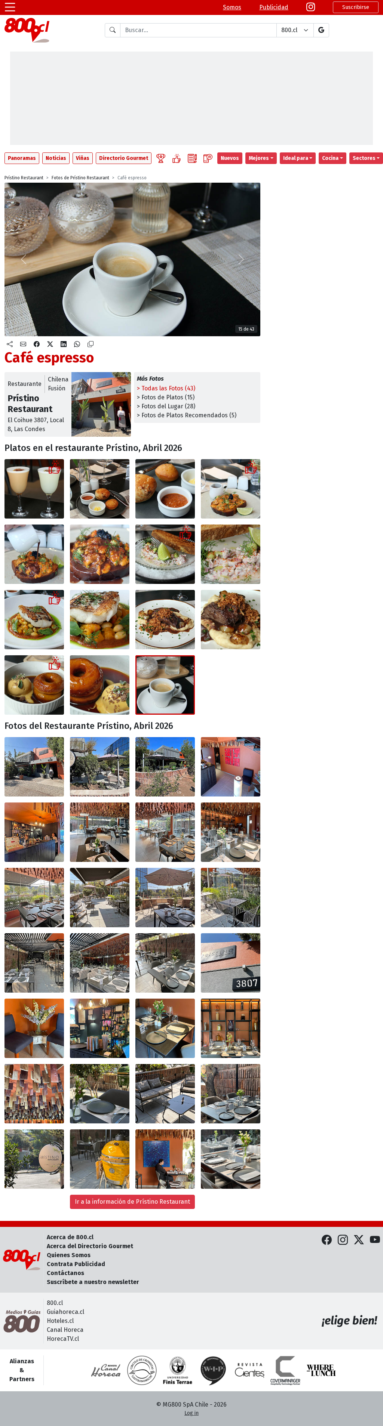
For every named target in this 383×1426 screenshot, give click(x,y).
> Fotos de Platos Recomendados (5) (186, 415)
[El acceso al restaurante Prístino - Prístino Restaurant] (230, 766)
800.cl (55, 1302)
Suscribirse (355, 7)
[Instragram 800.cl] (310, 7)
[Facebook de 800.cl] (327, 1240)
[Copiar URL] (90, 344)
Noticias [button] (56, 158)
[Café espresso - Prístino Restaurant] (165, 685)
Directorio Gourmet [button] (123, 158)
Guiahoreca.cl (65, 1311)
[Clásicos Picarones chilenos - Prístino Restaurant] (34, 685)
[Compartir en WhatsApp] (77, 344)
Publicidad (273, 7)
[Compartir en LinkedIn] (63, 344)
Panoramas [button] (22, 158)
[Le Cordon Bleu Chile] (178, 1370)
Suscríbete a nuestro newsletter (93, 1282)
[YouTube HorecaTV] (375, 1240)
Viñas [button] (82, 158)
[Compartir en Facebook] (36, 344)
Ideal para (295, 158)
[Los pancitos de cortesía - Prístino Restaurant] (99, 489)
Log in (191, 1413)
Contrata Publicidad (76, 1264)
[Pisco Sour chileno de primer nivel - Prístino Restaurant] (34, 489)
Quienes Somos (69, 1255)
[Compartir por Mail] (23, 344)
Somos (232, 7)
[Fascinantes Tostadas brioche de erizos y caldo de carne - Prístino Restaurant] (230, 489)
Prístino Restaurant (23, 177)
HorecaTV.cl (63, 1338)
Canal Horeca (65, 1329)
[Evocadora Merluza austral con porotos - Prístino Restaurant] (34, 619)
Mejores (259, 158)
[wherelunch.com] (321, 1370)
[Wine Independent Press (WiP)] (214, 1370)
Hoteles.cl (60, 1320)
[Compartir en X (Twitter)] (50, 344)
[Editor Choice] (160, 158)
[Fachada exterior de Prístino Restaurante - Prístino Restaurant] (34, 766)
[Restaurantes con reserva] (208, 158)
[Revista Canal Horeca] (106, 1370)
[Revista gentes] (249, 1370)
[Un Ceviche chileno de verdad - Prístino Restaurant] (165, 554)
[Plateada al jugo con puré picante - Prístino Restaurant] (165, 619)
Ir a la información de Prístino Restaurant (132, 1201)
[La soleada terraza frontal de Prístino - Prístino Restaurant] (99, 897)
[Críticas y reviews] (192, 158)
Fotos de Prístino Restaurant (80, 177)
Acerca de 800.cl (70, 1237)
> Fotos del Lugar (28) (166, 406)
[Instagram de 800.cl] (343, 1240)
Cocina (330, 158)
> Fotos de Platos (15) (165, 397)
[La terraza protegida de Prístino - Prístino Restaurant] (34, 963)
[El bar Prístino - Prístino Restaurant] (34, 832)
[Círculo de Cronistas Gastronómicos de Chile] (142, 1370)
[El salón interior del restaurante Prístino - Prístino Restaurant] (99, 832)
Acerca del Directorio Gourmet (90, 1246)
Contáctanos (65, 1273)
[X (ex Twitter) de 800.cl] (359, 1240)
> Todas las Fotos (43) (166, 388)
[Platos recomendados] (176, 158)
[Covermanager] (285, 1370)
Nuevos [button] (230, 158)
